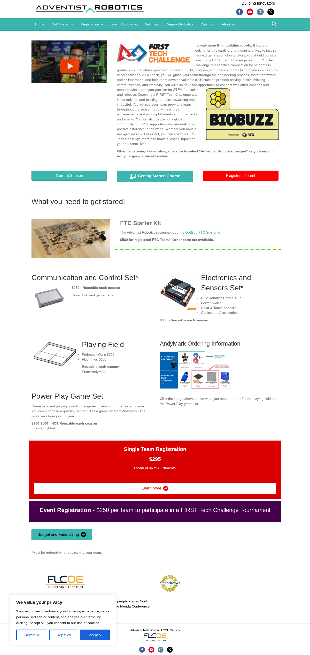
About (226, 24)
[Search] (274, 24)
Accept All (94, 635)
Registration (90, 24)
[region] (63, 619)
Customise (32, 635)
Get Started (60, 24)
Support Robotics (180, 24)
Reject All (64, 635)
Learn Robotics (122, 24)
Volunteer (152, 24)
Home (39, 24)
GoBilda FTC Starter (201, 232)
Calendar (208, 24)
